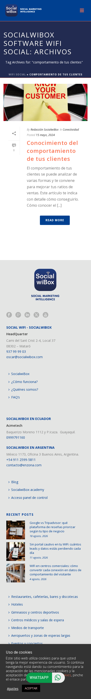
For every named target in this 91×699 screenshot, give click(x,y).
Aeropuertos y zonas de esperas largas (40, 635)
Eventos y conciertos (27, 643)
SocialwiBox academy (27, 489)
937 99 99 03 (16, 351)
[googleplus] (18, 315)
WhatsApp (39, 677)
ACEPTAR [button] (31, 688)
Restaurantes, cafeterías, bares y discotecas (44, 596)
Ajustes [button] (12, 688)
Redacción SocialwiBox (45, 130)
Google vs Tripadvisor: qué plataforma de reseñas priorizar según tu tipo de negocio (52, 527)
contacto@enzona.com (24, 465)
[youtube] (45, 315)
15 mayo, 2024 (45, 135)
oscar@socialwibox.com (24, 357)
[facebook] (9, 315)
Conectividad (71, 130)
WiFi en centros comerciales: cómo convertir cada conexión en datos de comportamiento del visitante (55, 570)
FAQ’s (15, 397)
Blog (14, 482)
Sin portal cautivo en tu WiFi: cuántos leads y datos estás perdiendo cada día (55, 548)
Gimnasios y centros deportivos (35, 612)
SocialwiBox (20, 374)
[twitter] (36, 315)
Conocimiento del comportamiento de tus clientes (52, 150)
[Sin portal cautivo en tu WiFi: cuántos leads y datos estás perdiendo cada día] (15, 551)
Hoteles (17, 604)
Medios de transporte (27, 627)
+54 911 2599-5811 (21, 459)
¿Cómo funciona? (24, 381)
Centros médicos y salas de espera (37, 620)
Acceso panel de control (29, 497)
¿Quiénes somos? (24, 389)
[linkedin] (27, 315)
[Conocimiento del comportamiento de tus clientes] (46, 102)
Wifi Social (17, 74)
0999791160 (15, 437)
